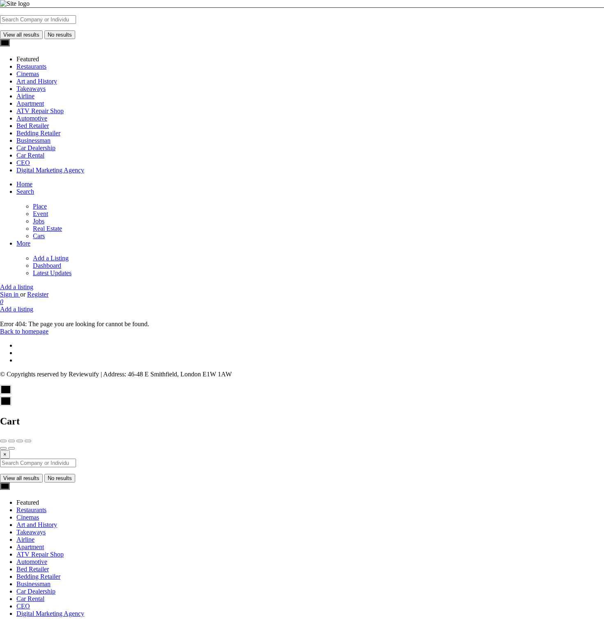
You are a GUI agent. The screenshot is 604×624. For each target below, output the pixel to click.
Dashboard (47, 265)
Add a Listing (51, 258)
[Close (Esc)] (3, 441)
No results (60, 35)
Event (40, 213)
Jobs (38, 221)
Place (40, 206)
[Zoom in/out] (28, 441)
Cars (39, 235)
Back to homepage (24, 331)
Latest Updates (52, 272)
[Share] (11, 441)
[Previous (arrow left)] (3, 448)
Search (25, 191)
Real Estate (47, 228)
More (23, 243)
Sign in (10, 294)
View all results (21, 35)
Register (37, 294)
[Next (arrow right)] (11, 448)
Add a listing (16, 286)
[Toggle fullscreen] (19, 441)
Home (24, 184)
